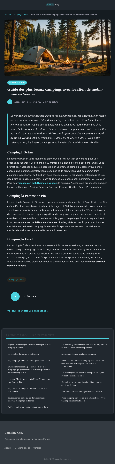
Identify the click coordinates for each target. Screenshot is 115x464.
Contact (37, 448)
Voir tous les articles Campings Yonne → (28, 310)
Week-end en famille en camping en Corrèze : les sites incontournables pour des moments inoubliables (82, 363)
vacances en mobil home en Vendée (37, 183)
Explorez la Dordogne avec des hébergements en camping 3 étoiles (29, 346)
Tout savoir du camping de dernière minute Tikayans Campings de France (26, 399)
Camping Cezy (13, 432)
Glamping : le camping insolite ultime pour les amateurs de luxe (81, 383)
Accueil (7, 14)
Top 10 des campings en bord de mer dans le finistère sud (27, 389)
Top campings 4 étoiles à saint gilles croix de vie (29, 360)
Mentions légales (22, 448)
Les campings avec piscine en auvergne (78, 354)
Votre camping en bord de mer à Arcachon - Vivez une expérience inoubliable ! (83, 399)
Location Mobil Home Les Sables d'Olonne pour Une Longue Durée (29, 380)
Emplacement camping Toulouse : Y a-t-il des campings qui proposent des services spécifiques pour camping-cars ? (29, 369)
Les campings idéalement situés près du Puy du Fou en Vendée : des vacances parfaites (84, 346)
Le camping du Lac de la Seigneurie (23, 354)
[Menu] (66, 5)
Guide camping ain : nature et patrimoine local (28, 407)
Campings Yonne (20, 14)
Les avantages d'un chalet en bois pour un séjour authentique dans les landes (82, 374)
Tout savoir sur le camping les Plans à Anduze (81, 391)
